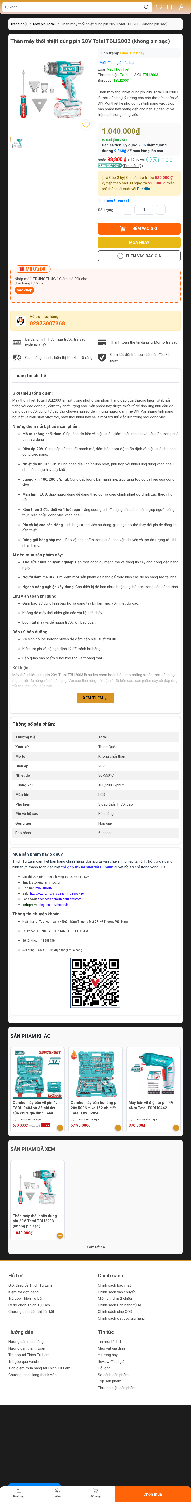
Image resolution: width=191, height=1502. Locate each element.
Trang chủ (18, 24)
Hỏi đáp (104, 1368)
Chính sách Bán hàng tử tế (119, 1305)
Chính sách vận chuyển (117, 1292)
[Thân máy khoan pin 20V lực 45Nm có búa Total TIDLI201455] (153, 1074)
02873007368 (47, 323)
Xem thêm (93, 698)
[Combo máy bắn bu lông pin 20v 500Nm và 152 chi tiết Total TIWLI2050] (37, 1074)
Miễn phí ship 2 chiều (115, 1298)
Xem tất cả (95, 1247)
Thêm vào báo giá (143, 256)
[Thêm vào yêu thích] (86, 125)
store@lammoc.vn (46, 882)
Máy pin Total (44, 24)
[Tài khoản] (181, 7)
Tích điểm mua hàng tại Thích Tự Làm (39, 1368)
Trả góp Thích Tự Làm (26, 1298)
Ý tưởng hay (108, 1355)
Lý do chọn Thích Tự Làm (29, 1305)
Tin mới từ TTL (110, 1342)
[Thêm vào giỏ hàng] (60, 1128)
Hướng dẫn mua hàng (26, 1342)
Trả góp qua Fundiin (24, 1361)
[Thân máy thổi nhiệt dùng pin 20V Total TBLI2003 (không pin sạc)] (37, 1187)
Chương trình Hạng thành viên (32, 1375)
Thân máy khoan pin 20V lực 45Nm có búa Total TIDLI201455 (153, 1107)
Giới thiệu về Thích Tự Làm (30, 1285)
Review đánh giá (111, 1361)
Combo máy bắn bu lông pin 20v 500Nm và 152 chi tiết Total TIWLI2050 (37, 1107)
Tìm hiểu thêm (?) (113, 200)
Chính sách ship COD (115, 1311)
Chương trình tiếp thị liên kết (31, 1311)
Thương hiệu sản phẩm (117, 1388)
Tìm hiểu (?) (133, 166)
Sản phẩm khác (30, 1036)
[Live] (170, 7)
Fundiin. (144, 189)
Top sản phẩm (109, 1381)
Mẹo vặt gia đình (111, 1348)
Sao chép (24, 290)
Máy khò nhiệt (118, 69)
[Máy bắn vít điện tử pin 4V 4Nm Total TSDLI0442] (95, 1074)
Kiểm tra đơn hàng (23, 1292)
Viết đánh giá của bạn (117, 62)
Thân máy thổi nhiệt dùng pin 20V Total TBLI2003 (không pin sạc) (35, 1221)
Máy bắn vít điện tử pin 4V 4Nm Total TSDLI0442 (93, 1105)
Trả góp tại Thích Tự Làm (28, 1355)
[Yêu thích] (159, 7)
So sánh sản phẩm (113, 1375)
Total (124, 75)
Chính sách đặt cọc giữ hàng (121, 1318)
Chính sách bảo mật (114, 1285)
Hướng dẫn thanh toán (26, 1348)
